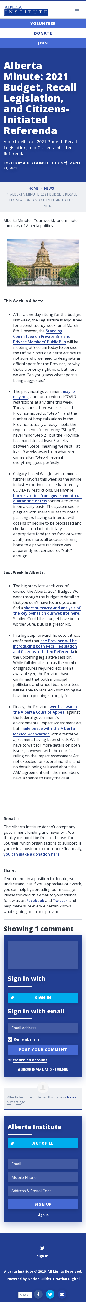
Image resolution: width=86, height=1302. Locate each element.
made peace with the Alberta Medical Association (44, 731)
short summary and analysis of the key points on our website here (47, 610)
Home (34, 188)
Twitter (60, 900)
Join (43, 43)
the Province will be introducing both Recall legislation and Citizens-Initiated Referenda (45, 646)
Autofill (43, 1143)
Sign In (43, 997)
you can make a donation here (32, 854)
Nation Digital (67, 1279)
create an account (30, 1059)
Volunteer (43, 23)
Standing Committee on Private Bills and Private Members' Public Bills (41, 336)
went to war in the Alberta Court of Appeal (45, 709)
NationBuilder (39, 1279)
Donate (43, 33)
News (49, 188)
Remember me (27, 1039)
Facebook (35, 900)
